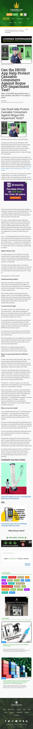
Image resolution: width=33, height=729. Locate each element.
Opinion (21, 29)
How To (12, 592)
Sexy (3, 580)
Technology (20, 583)
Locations (5, 589)
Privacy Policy (19, 726)
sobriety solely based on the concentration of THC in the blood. (16, 168)
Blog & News (20, 18)
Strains (27, 18)
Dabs (23, 586)
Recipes (20, 589)
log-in (9, 558)
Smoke (13, 589)
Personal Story (7, 586)
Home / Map (6, 18)
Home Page (8, 29)
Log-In (15, 14)
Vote (27, 577)
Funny (4, 583)
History (20, 577)
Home (4, 709)
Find (13, 18)
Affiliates (27, 712)
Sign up (9, 14)
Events (20, 22)
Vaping (17, 580)
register (15, 558)
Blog (15, 29)
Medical (4, 592)
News (27, 580)
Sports (4, 577)
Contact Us (16, 715)
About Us (12, 712)
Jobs (10, 22)
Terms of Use (13, 726)
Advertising (19, 712)
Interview (12, 577)
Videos (27, 589)
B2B (22, 580)
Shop (15, 22)
